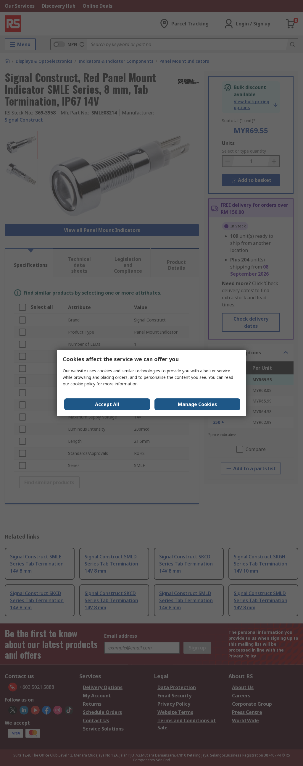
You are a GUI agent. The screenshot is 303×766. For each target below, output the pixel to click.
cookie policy (82, 384)
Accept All (107, 404)
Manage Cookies (197, 404)
